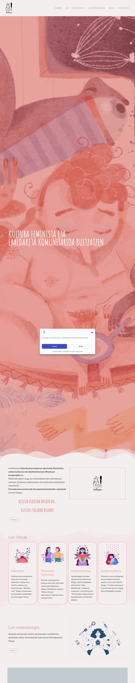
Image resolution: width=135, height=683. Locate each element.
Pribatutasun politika (69, 351)
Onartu (54, 346)
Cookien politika (57, 351)
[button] (92, 332)
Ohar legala (79, 351)
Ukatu (80, 346)
